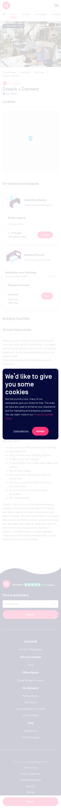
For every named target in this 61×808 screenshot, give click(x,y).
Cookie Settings (21, 431)
